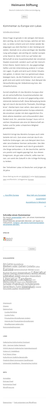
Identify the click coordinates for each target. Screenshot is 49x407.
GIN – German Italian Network (14, 345)
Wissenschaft (24, 288)
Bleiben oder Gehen (14, 266)
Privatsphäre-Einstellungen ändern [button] (17, 318)
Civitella (31, 266)
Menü (24, 16)
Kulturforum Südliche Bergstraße (15, 357)
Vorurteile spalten (10, 288)
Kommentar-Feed (9, 384)
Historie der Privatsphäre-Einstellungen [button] (19, 321)
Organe (6, 306)
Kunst (6, 272)
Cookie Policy (9, 315)
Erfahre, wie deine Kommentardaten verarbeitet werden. (23, 223)
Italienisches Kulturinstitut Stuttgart (16, 342)
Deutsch (9, 238)
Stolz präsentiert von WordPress (25, 402)
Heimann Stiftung (24, 5)
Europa (31, 179)
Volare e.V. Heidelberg (11, 351)
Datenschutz (7, 309)
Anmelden (7, 378)
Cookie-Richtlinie (11, 312)
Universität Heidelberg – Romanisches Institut (20, 363)
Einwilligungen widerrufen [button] (14, 324)
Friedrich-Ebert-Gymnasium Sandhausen (18, 360)
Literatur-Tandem (17, 278)
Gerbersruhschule (20, 270)
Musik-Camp (21, 282)
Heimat (31, 269)
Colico (37, 266)
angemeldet (17, 217)
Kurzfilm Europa (11, 195)
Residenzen (31, 281)
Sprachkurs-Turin (12, 286)
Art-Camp (8, 263)
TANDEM (38, 287)
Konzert (36, 270)
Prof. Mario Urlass (9, 354)
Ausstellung (18, 264)
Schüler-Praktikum (13, 284)
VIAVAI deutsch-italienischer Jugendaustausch (20, 348)
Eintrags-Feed (8, 381)
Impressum (7, 303)
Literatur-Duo (11, 275)
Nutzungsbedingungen (11, 327)
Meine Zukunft (10, 281)
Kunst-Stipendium (20, 272)
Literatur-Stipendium (31, 275)
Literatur (38, 272)
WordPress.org (8, 387)
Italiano (9, 240)
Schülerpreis (32, 284)
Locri (34, 279)
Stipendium (28, 286)
